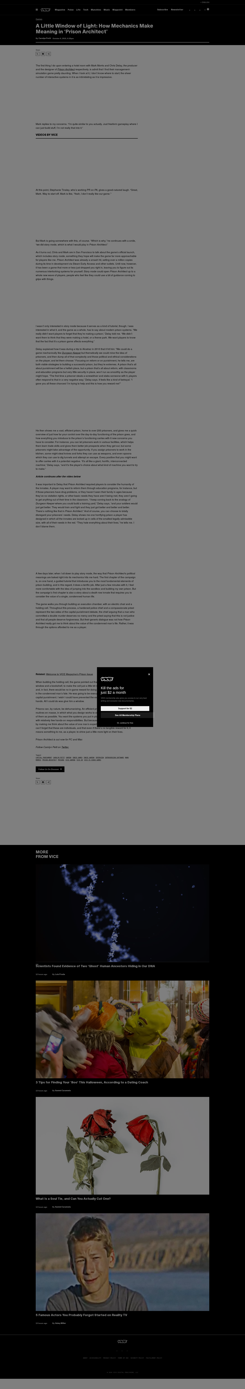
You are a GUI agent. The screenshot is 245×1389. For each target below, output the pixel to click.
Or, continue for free (125, 723)
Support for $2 (125, 708)
